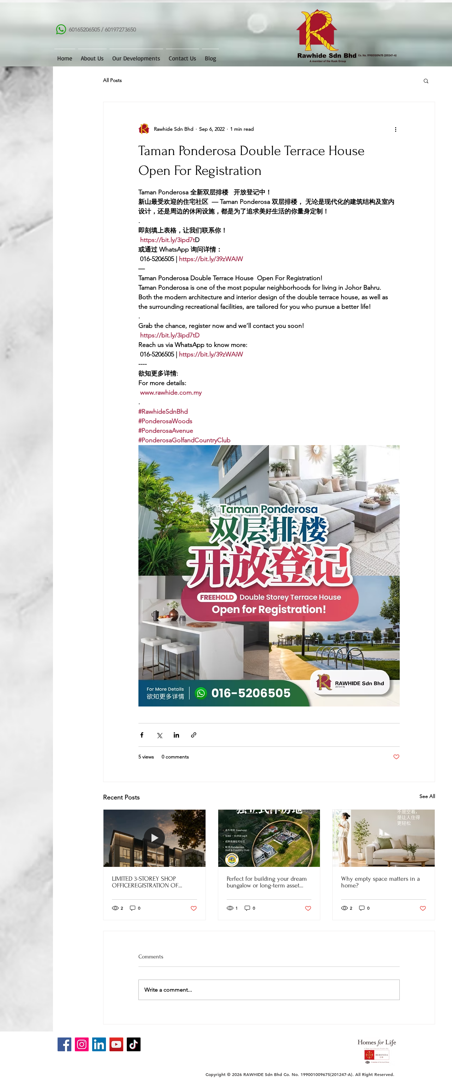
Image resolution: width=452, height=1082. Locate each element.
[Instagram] (82, 1044)
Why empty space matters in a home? (380, 882)
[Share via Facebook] (141, 735)
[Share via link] (193, 735)
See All (427, 796)
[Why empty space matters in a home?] (384, 838)
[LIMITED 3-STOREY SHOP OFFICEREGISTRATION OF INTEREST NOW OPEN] (154, 838)
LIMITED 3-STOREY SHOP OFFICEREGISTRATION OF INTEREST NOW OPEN (145, 882)
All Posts (112, 80)
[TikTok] (134, 1044)
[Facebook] (64, 1044)
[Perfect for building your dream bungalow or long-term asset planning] (269, 838)
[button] (426, 80)
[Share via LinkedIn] (176, 735)
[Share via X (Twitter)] (159, 735)
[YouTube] (116, 1044)
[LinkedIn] (99, 1044)
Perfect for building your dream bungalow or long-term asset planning (267, 882)
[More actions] (395, 129)
